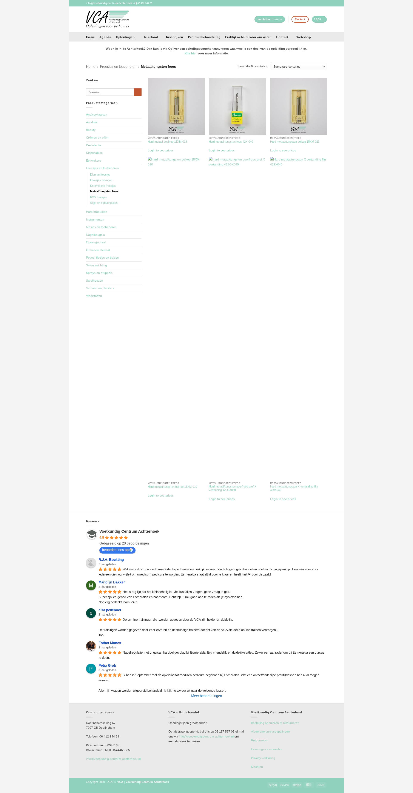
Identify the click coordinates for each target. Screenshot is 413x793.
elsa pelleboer (110, 610)
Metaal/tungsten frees (104, 191)
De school (150, 37)
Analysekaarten (96, 114)
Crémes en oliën (97, 137)
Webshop (303, 37)
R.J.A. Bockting (111, 560)
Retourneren (259, 740)
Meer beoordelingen (206, 696)
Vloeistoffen (94, 296)
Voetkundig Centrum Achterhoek (129, 531)
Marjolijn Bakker (112, 582)
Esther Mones (110, 643)
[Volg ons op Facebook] (321, 3)
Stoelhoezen (94, 280)
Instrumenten (95, 219)
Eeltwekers (93, 160)
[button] (319, 19)
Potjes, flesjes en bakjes (102, 257)
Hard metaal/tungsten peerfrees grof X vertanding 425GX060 (232, 488)
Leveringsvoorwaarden (266, 749)
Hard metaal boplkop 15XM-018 (167, 141)
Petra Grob (107, 665)
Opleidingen (125, 37)
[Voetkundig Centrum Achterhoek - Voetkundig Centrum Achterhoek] (107, 19)
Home (90, 37)
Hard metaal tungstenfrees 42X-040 (231, 141)
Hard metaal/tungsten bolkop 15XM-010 (172, 486)
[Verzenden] (137, 92)
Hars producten (96, 211)
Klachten (257, 766)
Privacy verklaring (263, 758)
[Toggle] (139, 168)
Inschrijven (174, 37)
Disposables (94, 152)
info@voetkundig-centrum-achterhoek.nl (111, 3)
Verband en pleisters (100, 288)
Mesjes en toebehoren (101, 227)
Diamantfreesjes (100, 174)
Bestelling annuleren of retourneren (275, 723)
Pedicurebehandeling (204, 37)
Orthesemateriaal (98, 250)
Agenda (105, 37)
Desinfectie (93, 145)
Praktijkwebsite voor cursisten (248, 37)
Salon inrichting (96, 265)
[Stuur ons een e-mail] (325, 3)
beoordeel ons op (115, 550)
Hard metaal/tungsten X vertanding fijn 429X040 (294, 488)
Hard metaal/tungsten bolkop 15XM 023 (294, 141)
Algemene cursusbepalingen (270, 731)
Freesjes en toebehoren (118, 66)
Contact (282, 37)
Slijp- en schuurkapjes (104, 202)
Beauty (91, 129)
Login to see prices (161, 150)
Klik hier (191, 53)
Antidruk (91, 122)
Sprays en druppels (99, 273)
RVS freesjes (98, 197)
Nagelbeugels (95, 234)
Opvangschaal (96, 242)
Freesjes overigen (101, 180)
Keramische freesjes (103, 185)
